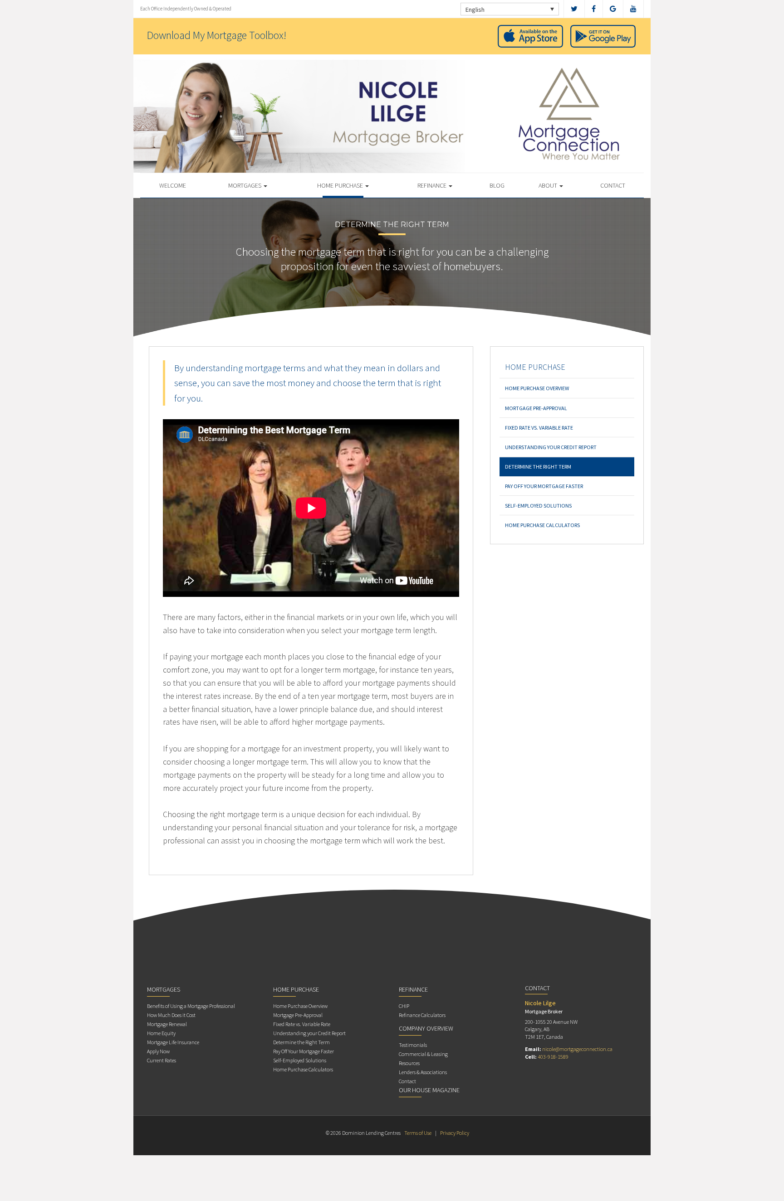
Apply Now (158, 1051)
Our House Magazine (429, 1090)
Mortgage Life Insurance (173, 1042)
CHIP (404, 1005)
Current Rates (161, 1060)
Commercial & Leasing (423, 1054)
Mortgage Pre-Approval (536, 408)
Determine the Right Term (538, 466)
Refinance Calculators (422, 1015)
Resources (409, 1063)
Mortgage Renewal (167, 1024)
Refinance (432, 185)
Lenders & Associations (423, 1072)
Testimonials (413, 1044)
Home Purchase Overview (537, 388)
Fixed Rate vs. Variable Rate (539, 427)
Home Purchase (340, 185)
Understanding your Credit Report (551, 447)
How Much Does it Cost (171, 1015)
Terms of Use (417, 1132)
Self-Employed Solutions (538, 505)
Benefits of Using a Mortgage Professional (191, 1005)
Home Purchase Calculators (542, 525)
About (549, 185)
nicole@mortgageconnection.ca (577, 1049)
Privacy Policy (454, 1132)
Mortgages (245, 185)
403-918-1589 (553, 1056)
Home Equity (161, 1033)
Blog (497, 185)
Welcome (172, 185)
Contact (612, 185)
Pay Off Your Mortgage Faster (544, 486)
